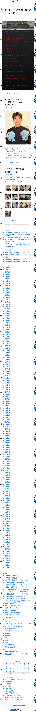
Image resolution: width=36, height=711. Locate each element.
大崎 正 (25, 261)
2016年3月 (7, 488)
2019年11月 (7, 410)
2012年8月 (7, 564)
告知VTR (7, 637)
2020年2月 (7, 405)
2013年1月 (7, 555)
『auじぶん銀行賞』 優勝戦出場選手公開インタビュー (18, 237)
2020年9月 (7, 393)
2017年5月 (7, 463)
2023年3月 (7, 340)
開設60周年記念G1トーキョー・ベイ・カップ (16, 651)
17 (13, 668)
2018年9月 (7, 435)
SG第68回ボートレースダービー (12, 614)
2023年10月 (7, 327)
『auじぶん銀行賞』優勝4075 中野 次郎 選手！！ (17, 232)
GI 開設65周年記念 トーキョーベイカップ (15, 586)
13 (24, 666)
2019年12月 (7, 408)
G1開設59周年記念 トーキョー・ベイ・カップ (16, 580)
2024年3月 (7, 318)
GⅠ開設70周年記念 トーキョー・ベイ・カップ (16, 596)
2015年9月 (7, 498)
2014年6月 (7, 525)
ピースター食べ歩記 (9, 48)
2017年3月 (7, 467)
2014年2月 (7, 532)
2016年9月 (7, 477)
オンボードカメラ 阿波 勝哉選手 (13, 45)
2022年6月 (7, 356)
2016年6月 (7, 483)
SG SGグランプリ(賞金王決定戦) (13, 602)
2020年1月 (7, 407)
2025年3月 (7, 297)
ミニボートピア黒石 (9, 690)
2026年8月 (7, 267)
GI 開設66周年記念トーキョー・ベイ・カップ (16, 588)
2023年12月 (7, 324)
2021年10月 (7, 370)
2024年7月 (7, 311)
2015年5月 (7, 506)
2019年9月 (7, 414)
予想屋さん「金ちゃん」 (11, 258)
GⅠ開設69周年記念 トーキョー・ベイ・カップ (16, 595)
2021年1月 (7, 386)
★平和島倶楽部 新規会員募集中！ (13, 259)
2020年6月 (7, 398)
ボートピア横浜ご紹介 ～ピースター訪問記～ (15, 55)
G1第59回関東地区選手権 (11, 577)
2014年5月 (7, 527)
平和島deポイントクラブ (11, 694)
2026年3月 (7, 276)
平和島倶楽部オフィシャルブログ (13, 695)
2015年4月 (7, 507)
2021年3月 (7, 382)
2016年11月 (7, 474)
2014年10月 (7, 518)
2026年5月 (7, 273)
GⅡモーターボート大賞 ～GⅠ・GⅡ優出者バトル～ (17, 589)
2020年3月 (7, 403)
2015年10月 (7, 497)
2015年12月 (7, 493)
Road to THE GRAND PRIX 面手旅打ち (19, 31)
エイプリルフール (9, 618)
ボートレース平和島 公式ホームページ (15, 679)
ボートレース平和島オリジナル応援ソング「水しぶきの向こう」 (17, 66)
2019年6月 (7, 419)
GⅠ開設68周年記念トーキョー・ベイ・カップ (16, 593)
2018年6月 (7, 440)
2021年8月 (7, 373)
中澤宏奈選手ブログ (9, 692)
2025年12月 (7, 281)
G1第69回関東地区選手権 (11, 579)
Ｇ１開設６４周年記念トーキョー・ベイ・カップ (17, 582)
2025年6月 (7, 292)
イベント (12, 220)
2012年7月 (7, 566)
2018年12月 (7, 430)
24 (13, 670)
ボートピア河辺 (8, 688)
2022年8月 (7, 352)
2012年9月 (7, 562)
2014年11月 (7, 516)
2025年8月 (7, 288)
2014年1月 (7, 534)
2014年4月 (7, 528)
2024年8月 (7, 310)
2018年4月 (7, 444)
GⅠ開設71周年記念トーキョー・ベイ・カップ (16, 598)
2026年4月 (7, 274)
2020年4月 (7, 401)
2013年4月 (7, 550)
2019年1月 (7, 428)
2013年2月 (7, 553)
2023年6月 (7, 334)
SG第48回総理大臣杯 (10, 603)
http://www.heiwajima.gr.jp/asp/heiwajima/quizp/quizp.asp (18, 155)
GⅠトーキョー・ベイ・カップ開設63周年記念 (16, 591)
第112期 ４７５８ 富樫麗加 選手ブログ (15, 697)
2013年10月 (7, 539)
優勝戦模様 (7, 633)
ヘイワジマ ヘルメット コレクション (13, 51)
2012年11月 (7, 558)
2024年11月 (7, 304)
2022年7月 (7, 354)
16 (10, 668)
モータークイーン (9, 632)
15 (6, 668)
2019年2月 (7, 426)
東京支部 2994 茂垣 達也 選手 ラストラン (15, 254)
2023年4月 (7, 338)
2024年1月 (7, 322)
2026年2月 (7, 278)
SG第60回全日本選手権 (10, 610)
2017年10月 (7, 454)
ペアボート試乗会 (20, 48)
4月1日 (6, 573)
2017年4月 (7, 465)
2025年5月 (7, 294)
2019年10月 (7, 412)
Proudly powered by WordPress (18, 705)
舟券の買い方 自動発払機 (19, 81)
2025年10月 (7, 285)
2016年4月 (7, 486)
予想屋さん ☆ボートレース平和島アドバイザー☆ (16, 71)
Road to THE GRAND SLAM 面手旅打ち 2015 (16, 35)
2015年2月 (7, 511)
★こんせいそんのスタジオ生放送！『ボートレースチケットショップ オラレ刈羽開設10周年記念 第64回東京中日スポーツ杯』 (18, 244)
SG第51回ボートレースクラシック (13, 605)
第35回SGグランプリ (10, 646)
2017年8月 (7, 458)
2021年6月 (7, 377)
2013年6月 (7, 546)
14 (28, 666)
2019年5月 (7, 421)
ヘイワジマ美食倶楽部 (10, 628)
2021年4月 (7, 380)
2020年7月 (7, 396)
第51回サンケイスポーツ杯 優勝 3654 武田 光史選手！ (15, 102)
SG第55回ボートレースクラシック (13, 607)
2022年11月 (7, 347)
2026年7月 (7, 269)
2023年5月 (7, 336)
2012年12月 (7, 557)
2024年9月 (7, 308)
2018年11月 (7, 431)
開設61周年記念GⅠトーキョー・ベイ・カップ (16, 653)
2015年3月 (7, 509)
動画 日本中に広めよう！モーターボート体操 (15, 75)
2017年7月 (7, 460)
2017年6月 (7, 461)
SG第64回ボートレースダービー (12, 612)
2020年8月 (7, 394)
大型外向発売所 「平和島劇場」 (12, 78)
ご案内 (6, 619)
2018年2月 (7, 447)
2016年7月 (7, 481)
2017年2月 (7, 468)
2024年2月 (7, 320)
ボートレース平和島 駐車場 (11, 61)
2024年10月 (7, 306)
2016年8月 (7, 479)
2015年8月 (7, 500)
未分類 (6, 639)
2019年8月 (7, 416)
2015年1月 (7, 513)
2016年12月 (7, 472)
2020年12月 (7, 387)
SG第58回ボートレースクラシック (13, 609)
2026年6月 (7, 271)
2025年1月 (7, 301)
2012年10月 (7, 560)
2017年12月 (7, 451)
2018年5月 (7, 442)
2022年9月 (7, 350)
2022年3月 (7, 361)
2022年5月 (7, 357)
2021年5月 (7, 379)
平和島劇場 (8, 683)
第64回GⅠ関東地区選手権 (12, 648)
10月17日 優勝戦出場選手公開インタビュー (14, 170)
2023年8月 (7, 331)
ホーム (6, 31)
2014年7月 (7, 523)
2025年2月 (7, 299)
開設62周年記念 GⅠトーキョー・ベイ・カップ (16, 655)
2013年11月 (7, 537)
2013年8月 (7, 543)
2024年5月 (7, 315)
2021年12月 (7, 366)
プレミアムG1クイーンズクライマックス (15, 626)
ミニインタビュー (9, 630)
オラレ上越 (7, 685)
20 (24, 668)
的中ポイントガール (9, 644)
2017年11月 (7, 453)
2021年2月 (7, 384)
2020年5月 (7, 400)
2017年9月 (7, 456)
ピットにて (7, 621)
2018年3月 (7, 445)
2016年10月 (7, 476)
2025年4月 (7, 296)
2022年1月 (7, 364)
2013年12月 (7, 536)
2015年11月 (7, 495)
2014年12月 (7, 514)
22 (6, 670)
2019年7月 (7, 417)
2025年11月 (7, 283)
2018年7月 (7, 438)
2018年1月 (7, 449)
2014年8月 (7, 521)
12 (21, 666)
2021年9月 (7, 371)
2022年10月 (7, 349)
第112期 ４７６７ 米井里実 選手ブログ (15, 699)
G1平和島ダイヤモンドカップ (12, 575)
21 (28, 668)
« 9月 (10, 673)
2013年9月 (7, 541)
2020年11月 (7, 389)
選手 (17, 162)
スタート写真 (27, 45)
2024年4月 (7, 317)
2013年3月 (7, 551)
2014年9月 (7, 520)
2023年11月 (7, 326)
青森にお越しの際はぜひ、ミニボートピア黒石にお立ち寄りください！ (17, 86)
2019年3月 (7, 424)
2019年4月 (7, 423)
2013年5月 (7, 548)
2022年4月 (7, 359)
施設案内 (24, 78)
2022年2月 (7, 363)
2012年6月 (7, 567)
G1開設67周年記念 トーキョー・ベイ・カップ (16, 584)
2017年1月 (7, 470)
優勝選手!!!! (12, 162)
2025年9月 (7, 287)
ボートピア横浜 (8, 686)
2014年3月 (7, 530)
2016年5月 (7, 484)
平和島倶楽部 (8, 681)
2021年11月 (7, 368)
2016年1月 (7, 491)
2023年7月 (7, 333)
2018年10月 (7, 433)
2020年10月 (7, 391)
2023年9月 (7, 329)
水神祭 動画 (8, 81)
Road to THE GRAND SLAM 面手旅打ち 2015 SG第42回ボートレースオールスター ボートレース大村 (17, 40)
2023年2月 (7, 341)
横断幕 (6, 640)
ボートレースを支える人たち (11, 58)
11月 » (24, 673)
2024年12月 (7, 303)
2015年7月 (7, 502)
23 (10, 670)
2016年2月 (7, 490)
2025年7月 (7, 290)
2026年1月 (7, 280)
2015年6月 (7, 504)
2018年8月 (7, 437)
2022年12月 (7, 345)
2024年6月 (7, 313)
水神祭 (6, 642)
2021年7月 (7, 375)
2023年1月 (7, 343)
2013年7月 (7, 544)
